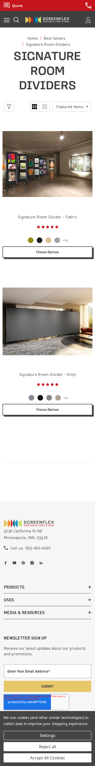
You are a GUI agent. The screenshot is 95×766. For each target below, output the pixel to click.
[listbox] (71, 107)
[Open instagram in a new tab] (33, 563)
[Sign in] (88, 20)
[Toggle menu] (7, 20)
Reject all (47, 746)
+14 (65, 240)
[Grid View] (34, 107)
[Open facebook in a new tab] (6, 563)
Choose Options (47, 252)
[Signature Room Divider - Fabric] (47, 164)
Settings (47, 735)
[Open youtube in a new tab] (15, 563)
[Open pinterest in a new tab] (24, 563)
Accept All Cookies (47, 758)
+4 (65, 398)
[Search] (16, 20)
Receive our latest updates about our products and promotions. (45, 651)
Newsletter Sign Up (25, 637)
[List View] (45, 107)
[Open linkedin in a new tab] (42, 563)
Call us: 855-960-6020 (30, 547)
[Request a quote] (13, 5)
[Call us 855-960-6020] (88, 5)
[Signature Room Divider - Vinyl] (47, 321)
